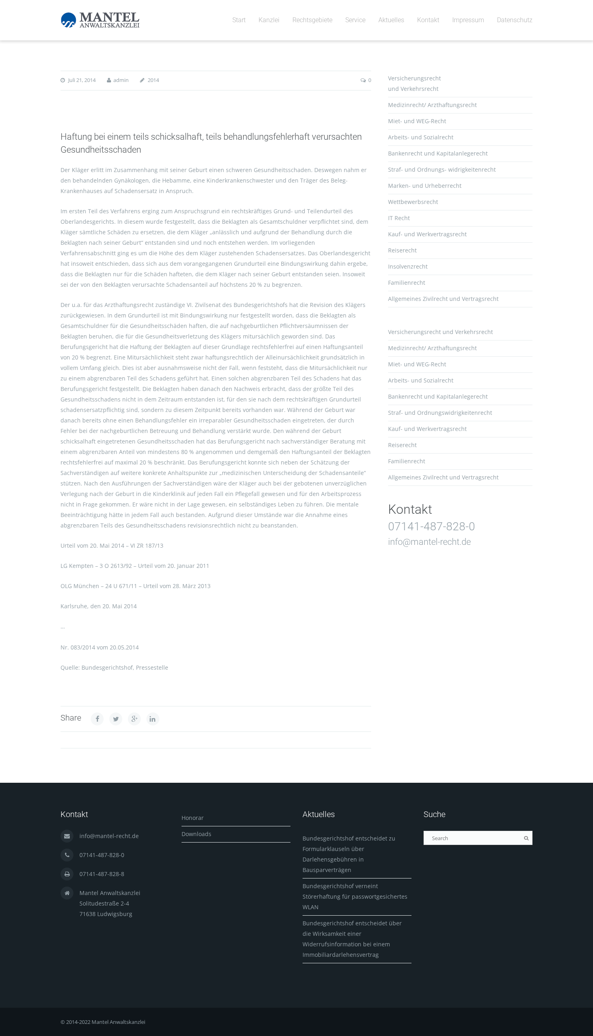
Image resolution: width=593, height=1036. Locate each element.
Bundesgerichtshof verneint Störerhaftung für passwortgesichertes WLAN (355, 896)
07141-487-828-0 (431, 526)
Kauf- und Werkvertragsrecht (427, 234)
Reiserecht (402, 250)
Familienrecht (406, 282)
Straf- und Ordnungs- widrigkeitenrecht (442, 169)
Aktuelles (391, 20)
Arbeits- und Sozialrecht (420, 137)
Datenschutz (514, 20)
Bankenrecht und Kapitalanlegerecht (438, 153)
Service (355, 20)
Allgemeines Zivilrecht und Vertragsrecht (443, 299)
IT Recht (399, 218)
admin (121, 80)
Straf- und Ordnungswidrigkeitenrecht (440, 412)
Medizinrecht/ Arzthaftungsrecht (432, 105)
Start (239, 20)
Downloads (196, 834)
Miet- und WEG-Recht (417, 121)
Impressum (468, 20)
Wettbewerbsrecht (413, 202)
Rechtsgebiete (312, 20)
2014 (153, 80)
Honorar (193, 818)
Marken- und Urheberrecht (424, 185)
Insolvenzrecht (408, 266)
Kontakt (428, 20)
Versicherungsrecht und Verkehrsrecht (440, 332)
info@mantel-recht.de (429, 542)
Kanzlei (269, 20)
